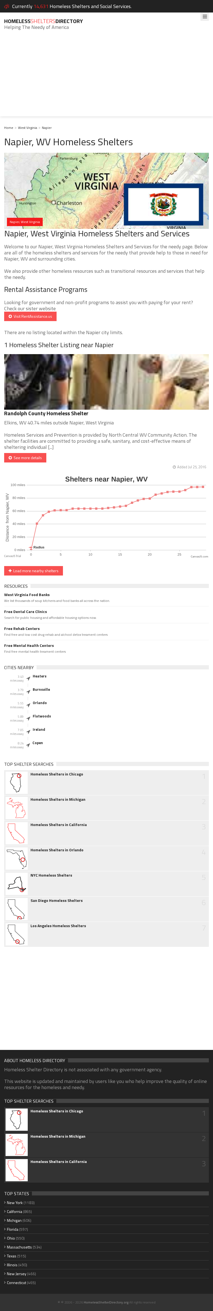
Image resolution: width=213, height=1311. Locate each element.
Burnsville (41, 689)
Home (8, 127)
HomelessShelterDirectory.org (106, 1302)
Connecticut (16, 1282)
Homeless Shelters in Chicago (57, 774)
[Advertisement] (106, 77)
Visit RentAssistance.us (32, 316)
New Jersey (16, 1274)
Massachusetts (19, 1247)
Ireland (39, 729)
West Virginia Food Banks (27, 594)
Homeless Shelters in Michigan (58, 799)
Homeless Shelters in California (59, 824)
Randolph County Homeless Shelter (46, 413)
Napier (47, 127)
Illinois (12, 1265)
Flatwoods (42, 716)
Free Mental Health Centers (29, 645)
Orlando (40, 702)
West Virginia (27, 127)
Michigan (14, 1220)
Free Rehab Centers (22, 628)
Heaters (40, 676)
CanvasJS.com (199, 556)
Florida (12, 1229)
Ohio (11, 1238)
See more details (27, 458)
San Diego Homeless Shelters (57, 900)
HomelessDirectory (43, 21)
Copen (37, 742)
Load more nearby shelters (35, 571)
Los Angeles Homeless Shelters (58, 925)
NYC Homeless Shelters (51, 875)
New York (15, 1202)
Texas (11, 1256)
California (14, 1211)
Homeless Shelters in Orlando (57, 849)
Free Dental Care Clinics (25, 611)
